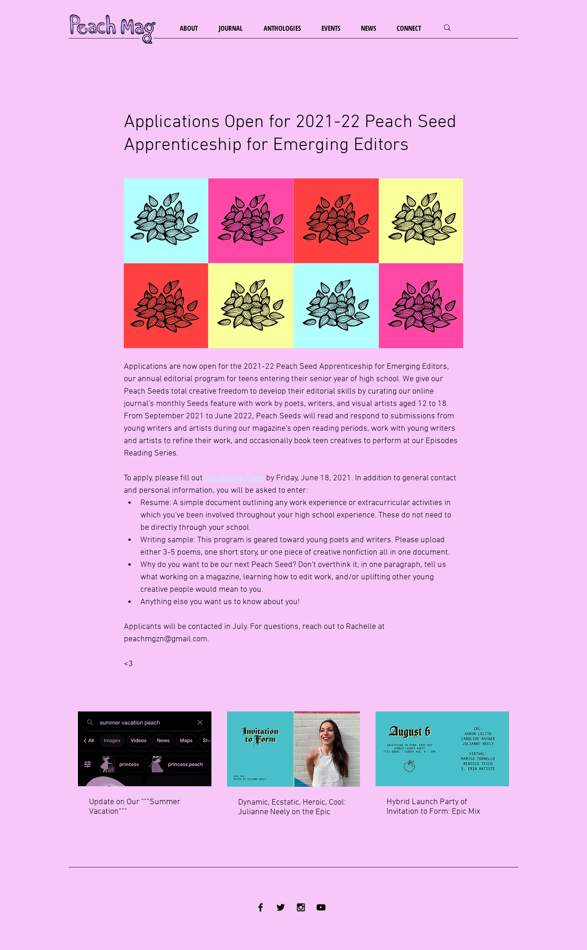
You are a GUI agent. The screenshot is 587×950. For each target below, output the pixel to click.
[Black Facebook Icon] (260, 907)
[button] (192, 28)
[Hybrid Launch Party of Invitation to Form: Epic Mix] (442, 748)
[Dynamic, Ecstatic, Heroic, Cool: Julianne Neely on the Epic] (293, 749)
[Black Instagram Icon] (300, 907)
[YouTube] (321, 907)
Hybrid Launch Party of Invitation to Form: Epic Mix (433, 807)
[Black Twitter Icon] (280, 907)
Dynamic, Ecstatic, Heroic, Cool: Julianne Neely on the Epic (292, 807)
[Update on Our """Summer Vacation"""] (144, 748)
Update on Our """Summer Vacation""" (134, 807)
